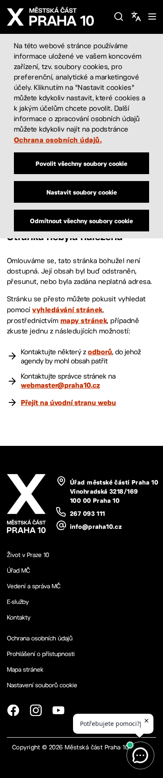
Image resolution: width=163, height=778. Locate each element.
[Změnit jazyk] (136, 16)
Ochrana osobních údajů (40, 638)
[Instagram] (36, 710)
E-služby (18, 601)
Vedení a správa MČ (33, 586)
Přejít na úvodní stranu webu (68, 402)
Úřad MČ (18, 570)
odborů (100, 352)
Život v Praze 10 (28, 554)
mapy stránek (83, 320)
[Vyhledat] (118, 16)
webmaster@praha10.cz (60, 385)
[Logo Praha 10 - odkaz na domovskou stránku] (56, 16)
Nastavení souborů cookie (42, 685)
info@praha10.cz (96, 526)
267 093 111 (87, 513)
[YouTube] (58, 710)
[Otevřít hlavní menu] (152, 16)
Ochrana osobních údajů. (58, 140)
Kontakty (18, 617)
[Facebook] (13, 710)
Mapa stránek (25, 669)
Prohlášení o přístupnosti (41, 653)
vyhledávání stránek (67, 309)
